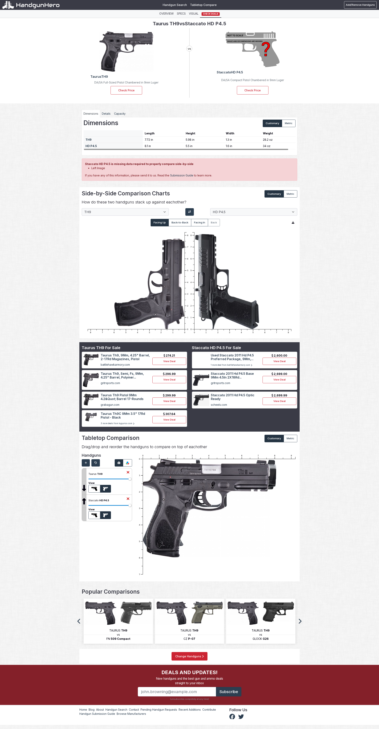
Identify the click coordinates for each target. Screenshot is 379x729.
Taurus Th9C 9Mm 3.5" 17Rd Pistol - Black (123, 415)
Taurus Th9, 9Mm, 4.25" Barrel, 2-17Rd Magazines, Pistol (125, 357)
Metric (289, 123)
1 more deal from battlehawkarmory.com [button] (231, 365)
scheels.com (219, 404)
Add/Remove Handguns (360, 4)
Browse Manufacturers (131, 713)
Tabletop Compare (203, 5)
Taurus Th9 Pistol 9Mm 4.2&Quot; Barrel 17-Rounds (122, 397)
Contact (134, 709)
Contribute (209, 709)
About (100, 709)
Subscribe (228, 691)
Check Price (126, 90)
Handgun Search (175, 5)
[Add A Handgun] (86, 463)
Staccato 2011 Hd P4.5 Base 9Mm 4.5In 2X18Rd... (232, 375)
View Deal (169, 361)
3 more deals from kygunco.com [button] (117, 423)
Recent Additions (190, 709)
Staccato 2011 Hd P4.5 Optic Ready (232, 397)
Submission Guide (181, 175)
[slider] (130, 479)
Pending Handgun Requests (159, 709)
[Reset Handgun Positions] (95, 463)
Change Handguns (188, 656)
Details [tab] (106, 113)
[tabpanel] (189, 134)
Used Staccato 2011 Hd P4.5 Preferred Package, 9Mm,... (232, 357)
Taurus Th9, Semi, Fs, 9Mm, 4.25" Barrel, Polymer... (122, 375)
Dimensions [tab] (90, 113)
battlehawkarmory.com (115, 364)
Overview (166, 13)
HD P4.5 (91, 146)
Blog (92, 709)
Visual (193, 13)
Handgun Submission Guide (97, 713)
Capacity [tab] (120, 113)
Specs (181, 13)
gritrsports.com (110, 383)
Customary (272, 123)
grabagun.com (110, 404)
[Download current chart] (293, 222)
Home (83, 709)
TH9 (88, 139)
